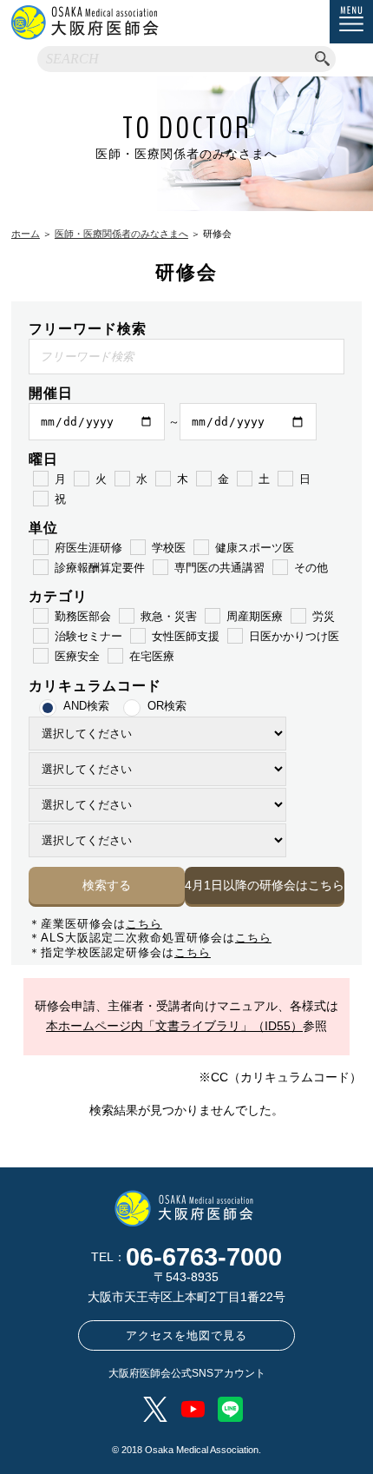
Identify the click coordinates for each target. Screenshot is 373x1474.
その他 (311, 567)
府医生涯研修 (88, 547)
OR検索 (166, 705)
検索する (106, 885)
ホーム (25, 233)
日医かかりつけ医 (294, 636)
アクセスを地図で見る (186, 1335)
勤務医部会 (83, 616)
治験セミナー (88, 636)
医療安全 (77, 656)
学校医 (169, 547)
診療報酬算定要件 (100, 567)
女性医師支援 (185, 636)
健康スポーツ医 (254, 547)
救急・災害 (169, 616)
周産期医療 (254, 616)
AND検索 (86, 705)
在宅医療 (151, 656)
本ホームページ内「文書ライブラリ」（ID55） (174, 1026)
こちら (144, 923)
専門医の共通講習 (219, 567)
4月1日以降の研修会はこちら (264, 885)
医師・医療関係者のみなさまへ (121, 233)
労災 (323, 616)
